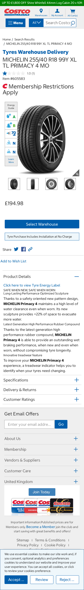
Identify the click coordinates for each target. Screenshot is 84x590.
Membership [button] (15, 449)
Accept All (17, 579)
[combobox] (36, 22)
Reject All (68, 579)
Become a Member (40, 527)
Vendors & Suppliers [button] (22, 460)
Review (42, 579)
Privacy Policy (28, 545)
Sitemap (23, 540)
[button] (73, 23)
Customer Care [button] (17, 470)
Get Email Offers (21, 414)
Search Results (24, 39)
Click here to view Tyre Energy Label (31, 285)
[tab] (42, 438)
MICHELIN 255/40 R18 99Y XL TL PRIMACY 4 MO (39, 44)
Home (7, 39)
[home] (17, 12)
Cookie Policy (54, 545)
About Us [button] (12, 438)
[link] (16, 249)
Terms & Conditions (50, 540)
